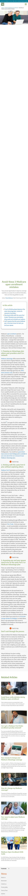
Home (2, 7)
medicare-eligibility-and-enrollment (11, 7)
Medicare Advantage (7, 358)
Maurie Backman (9, 298)
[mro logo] (2, 4)
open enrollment (11, 334)
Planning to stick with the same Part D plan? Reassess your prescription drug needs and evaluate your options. (14, 317)
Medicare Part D (5, 470)
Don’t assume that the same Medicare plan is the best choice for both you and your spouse (14, 323)
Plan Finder (10, 524)
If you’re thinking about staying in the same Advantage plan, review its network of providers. (14, 311)
